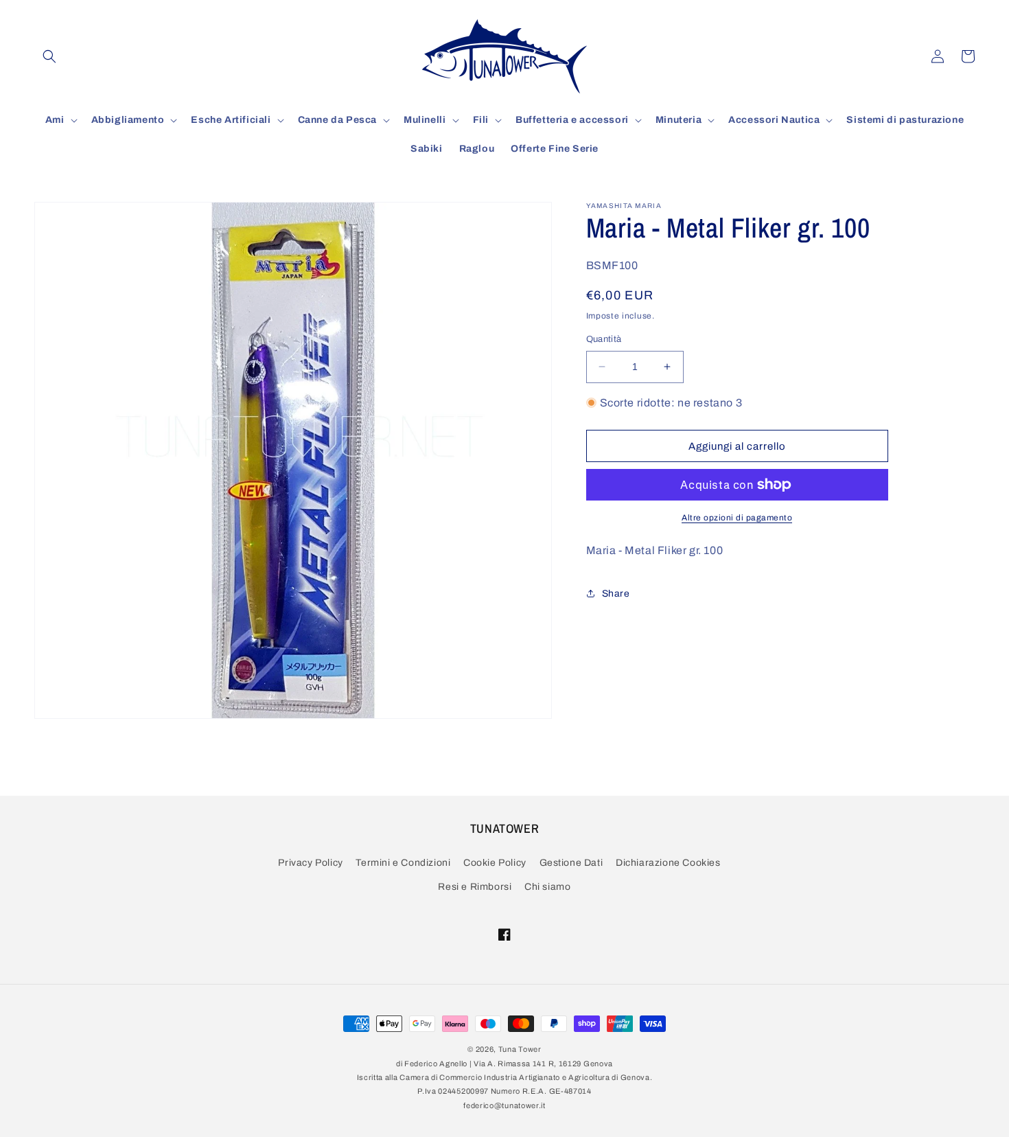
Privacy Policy (310, 863)
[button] (49, 56)
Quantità (604, 339)
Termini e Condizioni (403, 863)
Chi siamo (547, 887)
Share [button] (616, 593)
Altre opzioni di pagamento (737, 517)
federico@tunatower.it (504, 1105)
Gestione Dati (571, 863)
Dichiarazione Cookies (668, 863)
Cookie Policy (494, 863)
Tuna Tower (520, 1049)
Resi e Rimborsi (474, 887)
